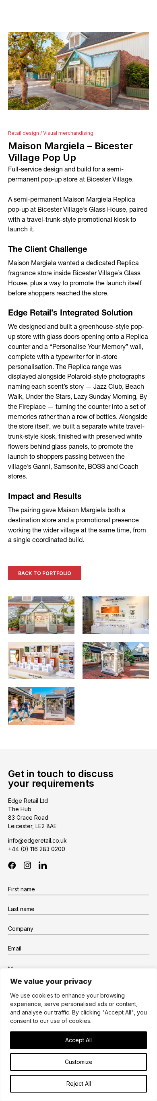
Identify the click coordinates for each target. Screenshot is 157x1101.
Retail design (23, 133)
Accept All (78, 1040)
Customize (79, 1061)
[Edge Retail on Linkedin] (43, 865)
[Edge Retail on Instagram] (27, 865)
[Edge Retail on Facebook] (12, 865)
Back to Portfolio (44, 573)
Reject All (78, 1083)
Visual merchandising (68, 133)
